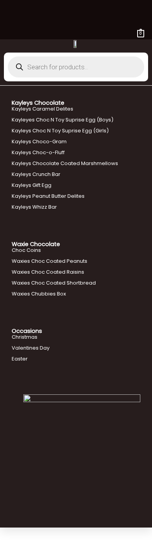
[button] (76, 11)
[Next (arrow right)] (25, 543)
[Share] (42, 533)
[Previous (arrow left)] (8, 543)
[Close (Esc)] (59, 533)
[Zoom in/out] (8, 533)
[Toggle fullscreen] (25, 533)
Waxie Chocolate (36, 244)
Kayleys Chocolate (38, 103)
